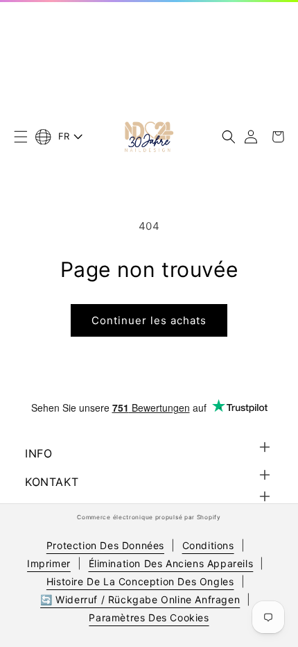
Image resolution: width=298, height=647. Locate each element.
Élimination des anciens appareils (171, 563)
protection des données (105, 545)
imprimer (49, 563)
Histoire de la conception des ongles (140, 581)
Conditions (208, 545)
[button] (20, 136)
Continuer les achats (149, 320)
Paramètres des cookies (149, 617)
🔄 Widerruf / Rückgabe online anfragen (140, 599)
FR (64, 136)
